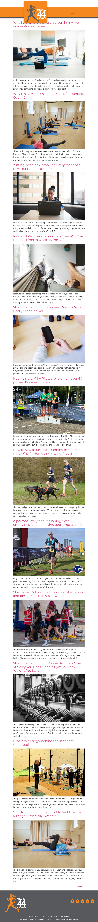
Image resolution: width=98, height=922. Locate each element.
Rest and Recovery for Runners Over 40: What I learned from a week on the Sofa (48, 238)
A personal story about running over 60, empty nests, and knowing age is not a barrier (48, 522)
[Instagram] (77, 901)
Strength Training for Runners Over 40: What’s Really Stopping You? (49, 309)
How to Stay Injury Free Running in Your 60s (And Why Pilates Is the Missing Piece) (47, 451)
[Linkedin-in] (87, 901)
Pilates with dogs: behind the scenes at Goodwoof (43, 742)
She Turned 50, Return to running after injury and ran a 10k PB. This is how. (48, 594)
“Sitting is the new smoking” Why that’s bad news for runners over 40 (47, 166)
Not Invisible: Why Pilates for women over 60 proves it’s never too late (47, 380)
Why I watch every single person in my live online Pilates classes (46, 24)
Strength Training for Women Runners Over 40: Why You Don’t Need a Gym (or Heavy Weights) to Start (47, 666)
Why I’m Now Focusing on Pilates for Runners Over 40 (48, 95)
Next (81, 886)
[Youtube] (92, 901)
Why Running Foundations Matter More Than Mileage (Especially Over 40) (48, 814)
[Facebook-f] (72, 901)
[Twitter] (82, 901)
